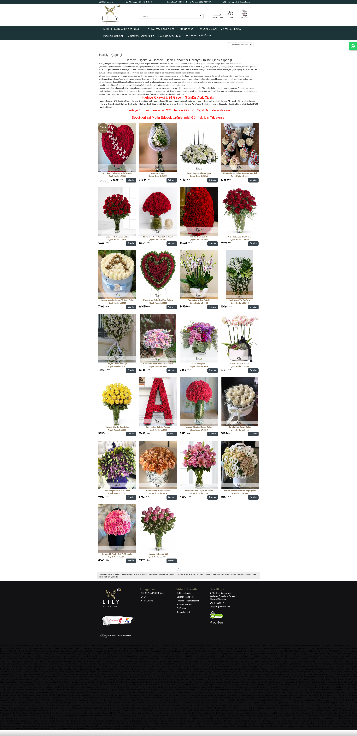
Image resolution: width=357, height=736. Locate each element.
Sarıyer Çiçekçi (189, 713)
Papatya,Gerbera (108, 646)
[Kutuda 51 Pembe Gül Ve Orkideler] (117, 528)
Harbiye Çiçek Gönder (150, 574)
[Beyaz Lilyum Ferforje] (117, 338)
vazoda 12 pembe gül (158, 554)
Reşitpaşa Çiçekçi (344, 659)
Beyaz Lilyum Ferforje (117, 364)
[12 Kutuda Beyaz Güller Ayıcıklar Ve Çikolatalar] (240, 147)
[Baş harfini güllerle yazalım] (158, 401)
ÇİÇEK (143, 596)
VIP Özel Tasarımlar (48, 700)
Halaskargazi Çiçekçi (337, 656)
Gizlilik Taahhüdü (184, 593)
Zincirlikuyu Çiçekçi (179, 656)
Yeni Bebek (175, 700)
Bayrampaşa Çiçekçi (7, 713)
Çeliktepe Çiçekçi (243, 659)
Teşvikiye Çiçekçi (85, 659)
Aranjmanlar (133, 646)
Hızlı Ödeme (107, 2)
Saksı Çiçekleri (58, 646)
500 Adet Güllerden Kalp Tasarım (117, 173)
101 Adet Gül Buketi (199, 237)
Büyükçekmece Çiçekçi (64, 713)
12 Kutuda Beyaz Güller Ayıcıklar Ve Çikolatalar (241, 173)
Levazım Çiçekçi (128, 659)
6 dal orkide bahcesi (239, 364)
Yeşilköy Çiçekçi (330, 653)
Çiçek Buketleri (143, 646)
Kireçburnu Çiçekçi (262, 656)
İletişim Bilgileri (183, 612)
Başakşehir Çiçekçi (350, 710)
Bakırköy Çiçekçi (337, 710)
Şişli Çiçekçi (199, 713)
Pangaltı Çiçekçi (73, 659)
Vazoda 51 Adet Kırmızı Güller (199, 427)
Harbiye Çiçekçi (105, 574)
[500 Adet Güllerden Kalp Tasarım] (117, 147)
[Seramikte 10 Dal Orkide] (199, 274)
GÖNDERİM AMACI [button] (208, 29)
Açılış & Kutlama (96, 700)
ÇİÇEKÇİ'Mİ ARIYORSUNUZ (152, 593)
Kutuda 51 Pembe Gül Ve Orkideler (117, 554)
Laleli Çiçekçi (193, 659)
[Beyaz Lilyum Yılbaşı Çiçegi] (199, 147)
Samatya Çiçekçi (217, 659)
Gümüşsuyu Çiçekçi (167, 659)
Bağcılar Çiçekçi (309, 710)
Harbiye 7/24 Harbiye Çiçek (206, 574)
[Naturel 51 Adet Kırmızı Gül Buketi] (158, 211)
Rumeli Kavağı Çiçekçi (274, 659)
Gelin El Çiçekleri (70, 646)
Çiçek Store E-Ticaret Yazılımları (119, 636)
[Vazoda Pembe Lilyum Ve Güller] (199, 465)
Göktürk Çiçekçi (132, 656)
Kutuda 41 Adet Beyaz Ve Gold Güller (117, 300)
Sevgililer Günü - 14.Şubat (222, 700)
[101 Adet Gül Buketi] (199, 211)
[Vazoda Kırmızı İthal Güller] (240, 211)
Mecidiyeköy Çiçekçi (31, 659)
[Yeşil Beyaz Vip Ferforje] (239, 274)
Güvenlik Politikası (184, 604)
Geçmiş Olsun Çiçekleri (203, 700)
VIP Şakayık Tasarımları (33, 646)
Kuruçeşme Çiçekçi (49, 656)
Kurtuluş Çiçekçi (6, 659)
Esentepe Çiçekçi (304, 659)
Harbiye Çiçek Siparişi (133, 574)
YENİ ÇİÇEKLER (155, 646)
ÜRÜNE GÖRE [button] (186, 29)
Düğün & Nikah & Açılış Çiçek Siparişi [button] (122, 29)
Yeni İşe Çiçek (131, 700)
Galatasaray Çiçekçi (152, 659)
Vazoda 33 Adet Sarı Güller (117, 427)
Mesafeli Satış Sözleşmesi (188, 600)
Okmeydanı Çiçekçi (290, 659)
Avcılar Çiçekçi (297, 710)
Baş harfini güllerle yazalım (158, 427)
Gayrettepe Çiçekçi (35, 656)
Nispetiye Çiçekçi (85, 656)
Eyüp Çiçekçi (103, 713)
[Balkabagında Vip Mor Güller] (117, 465)
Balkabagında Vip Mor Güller (117, 491)
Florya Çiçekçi (307, 653)
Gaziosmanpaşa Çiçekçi (128, 713)
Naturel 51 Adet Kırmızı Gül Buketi (158, 237)
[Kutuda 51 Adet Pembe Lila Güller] (158, 338)
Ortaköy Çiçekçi (98, 656)
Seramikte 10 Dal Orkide (199, 300)
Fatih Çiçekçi (113, 713)
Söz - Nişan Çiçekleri (81, 700)
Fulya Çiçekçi (324, 656)
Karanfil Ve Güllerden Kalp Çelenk (158, 300)
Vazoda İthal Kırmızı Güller (117, 237)
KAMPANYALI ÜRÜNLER (200, 36)
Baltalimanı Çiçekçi (194, 656)
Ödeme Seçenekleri (185, 596)
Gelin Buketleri (107, 700)
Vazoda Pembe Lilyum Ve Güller (199, 491)
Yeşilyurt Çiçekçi (342, 653)
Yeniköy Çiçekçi (288, 656)
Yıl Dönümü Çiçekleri (187, 700)
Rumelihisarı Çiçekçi (257, 659)
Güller (44, 646)
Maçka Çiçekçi (73, 656)
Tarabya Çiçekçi (276, 656)
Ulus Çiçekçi (109, 656)
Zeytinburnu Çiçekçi (226, 713)
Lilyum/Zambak (96, 646)
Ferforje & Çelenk (82, 646)
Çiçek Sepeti (166, 646)
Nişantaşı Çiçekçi (45, 659)
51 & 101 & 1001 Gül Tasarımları (12, 646)
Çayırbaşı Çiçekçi (317, 659)
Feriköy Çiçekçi (313, 656)
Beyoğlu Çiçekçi (49, 713)
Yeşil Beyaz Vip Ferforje (239, 300)
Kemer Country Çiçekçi (163, 656)
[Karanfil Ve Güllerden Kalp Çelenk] (158, 274)
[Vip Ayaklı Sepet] (158, 147)
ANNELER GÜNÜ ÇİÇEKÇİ (241, 700)
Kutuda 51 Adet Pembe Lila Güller (158, 364)
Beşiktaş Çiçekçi (22, 713)
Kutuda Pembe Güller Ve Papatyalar (240, 491)
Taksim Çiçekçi (119, 656)
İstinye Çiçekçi (249, 656)
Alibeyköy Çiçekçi (181, 659)
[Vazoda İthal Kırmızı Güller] (117, 211)
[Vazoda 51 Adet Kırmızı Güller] (199, 401)
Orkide (49, 646)
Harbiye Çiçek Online (237, 574)
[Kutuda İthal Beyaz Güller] (239, 401)
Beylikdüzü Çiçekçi (36, 713)
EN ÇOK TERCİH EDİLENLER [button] (161, 29)
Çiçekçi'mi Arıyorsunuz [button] (142, 36)
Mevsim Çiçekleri (122, 646)
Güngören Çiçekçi (144, 713)
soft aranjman (198, 364)
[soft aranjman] (199, 338)
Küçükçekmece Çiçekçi (174, 713)
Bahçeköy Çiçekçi (208, 656)
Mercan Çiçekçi (204, 659)
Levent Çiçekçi (61, 656)
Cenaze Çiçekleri (120, 700)
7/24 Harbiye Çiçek (118, 574)
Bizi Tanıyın (181, 608)
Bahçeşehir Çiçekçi (59, 661)
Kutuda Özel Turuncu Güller (158, 491)
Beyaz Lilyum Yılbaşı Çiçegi (199, 173)
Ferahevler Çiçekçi (331, 659)
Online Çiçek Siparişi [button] (171, 36)
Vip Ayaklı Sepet (158, 173)
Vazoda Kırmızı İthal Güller (239, 237)
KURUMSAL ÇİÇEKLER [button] (113, 36)
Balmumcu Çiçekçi (114, 659)
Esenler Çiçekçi (79, 713)
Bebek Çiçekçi (318, 653)
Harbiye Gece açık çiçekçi (186, 574)
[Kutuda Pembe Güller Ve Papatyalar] (240, 465)
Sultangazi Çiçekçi (211, 713)
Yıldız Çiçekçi (139, 659)
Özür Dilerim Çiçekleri (145, 700)
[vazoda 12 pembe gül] (158, 528)
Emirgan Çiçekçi (237, 656)
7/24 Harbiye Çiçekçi (110, 577)
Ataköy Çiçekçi (296, 653)
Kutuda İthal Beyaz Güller (239, 427)
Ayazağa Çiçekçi (300, 656)
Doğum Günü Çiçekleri (161, 700)
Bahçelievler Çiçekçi (322, 710)
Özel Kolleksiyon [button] (232, 29)
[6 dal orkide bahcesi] (240, 338)
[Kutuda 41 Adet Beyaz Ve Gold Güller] (117, 274)
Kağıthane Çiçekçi (158, 713)
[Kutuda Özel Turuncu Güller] (158, 465)
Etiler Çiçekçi (22, 656)
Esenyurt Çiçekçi (91, 713)
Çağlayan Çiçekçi (230, 659)
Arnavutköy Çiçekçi (99, 659)
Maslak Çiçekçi (17, 659)
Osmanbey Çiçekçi (60, 659)
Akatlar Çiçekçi (11, 656)
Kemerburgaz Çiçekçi (146, 656)
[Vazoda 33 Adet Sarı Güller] (117, 401)
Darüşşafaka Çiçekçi (223, 656)
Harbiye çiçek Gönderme (167, 574)
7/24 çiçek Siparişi (222, 574)
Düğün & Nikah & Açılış (64, 700)
